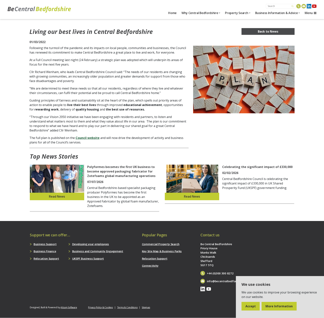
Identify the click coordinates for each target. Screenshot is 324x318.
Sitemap (146, 307)
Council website (88, 138)
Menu (309, 13)
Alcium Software (69, 307)
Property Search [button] (236, 13)
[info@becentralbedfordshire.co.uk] (304, 6)
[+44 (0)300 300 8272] (298, 6)
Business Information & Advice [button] (276, 13)
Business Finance (45, 251)
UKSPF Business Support (88, 258)
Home (172, 13)
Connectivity (150, 265)
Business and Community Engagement (97, 251)
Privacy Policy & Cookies (100, 307)
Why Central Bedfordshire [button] (200, 13)
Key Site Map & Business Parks (162, 251)
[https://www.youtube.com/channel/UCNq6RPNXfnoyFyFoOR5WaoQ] (314, 6)
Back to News (268, 31)
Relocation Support (46, 258)
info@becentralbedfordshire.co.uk (229, 281)
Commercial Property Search (160, 244)
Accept (250, 306)
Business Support (45, 244)
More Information (279, 306)
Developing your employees (90, 244)
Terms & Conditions (127, 307)
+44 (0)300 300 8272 (220, 273)
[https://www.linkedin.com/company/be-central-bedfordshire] (309, 6)
